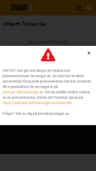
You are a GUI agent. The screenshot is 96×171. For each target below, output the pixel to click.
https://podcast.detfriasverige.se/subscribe (37, 103)
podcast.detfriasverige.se (23, 92)
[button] (89, 53)
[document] (48, 85)
